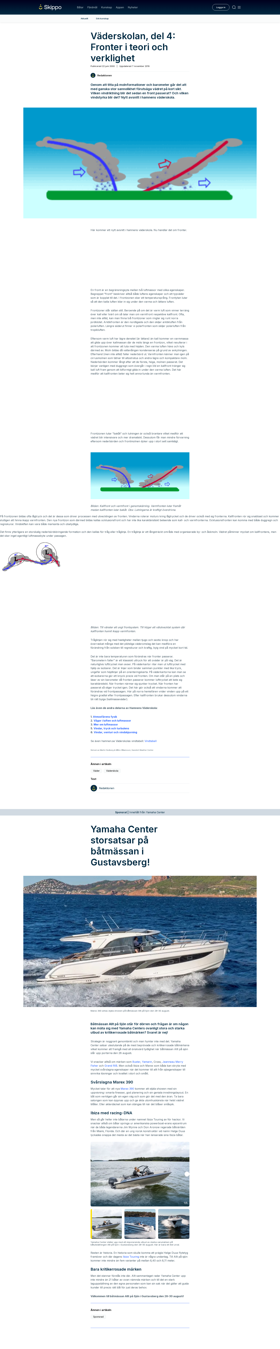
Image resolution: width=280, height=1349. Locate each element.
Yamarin (147, 1061)
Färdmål (92, 7)
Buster (136, 1061)
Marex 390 (127, 1088)
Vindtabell (151, 741)
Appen (120, 7)
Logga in (220, 7)
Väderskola (112, 770)
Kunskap (106, 7)
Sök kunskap (102, 18)
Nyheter (133, 7)
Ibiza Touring (131, 1256)
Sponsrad (98, 1316)
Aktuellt (84, 18)
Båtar (80, 7)
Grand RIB (111, 1065)
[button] (187, 1174)
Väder (96, 770)
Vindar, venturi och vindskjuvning (115, 732)
